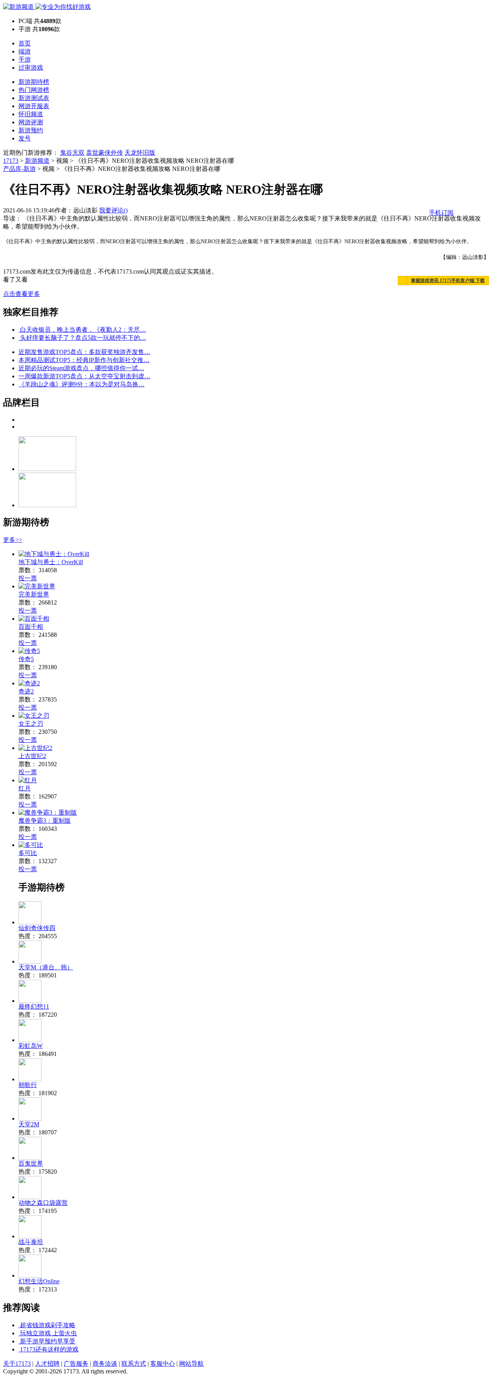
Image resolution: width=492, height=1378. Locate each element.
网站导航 (191, 1363)
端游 (24, 51)
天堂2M (28, 1124)
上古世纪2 (32, 756)
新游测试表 (33, 98)
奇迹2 (26, 691)
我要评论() (113, 210)
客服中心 (162, 1363)
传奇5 (26, 659)
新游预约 (30, 130)
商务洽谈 (105, 1363)
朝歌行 (27, 1085)
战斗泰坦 (30, 1242)
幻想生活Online (39, 1281)
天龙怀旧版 (140, 152)
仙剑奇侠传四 (36, 928)
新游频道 (37, 160)
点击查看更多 (21, 294)
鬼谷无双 (72, 152)
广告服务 (76, 1363)
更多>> (12, 539)
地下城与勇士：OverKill (50, 562)
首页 (24, 43)
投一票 (27, 578)
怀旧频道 (30, 114)
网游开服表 (33, 106)
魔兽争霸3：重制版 (44, 820)
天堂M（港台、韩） (45, 967)
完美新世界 (33, 594)
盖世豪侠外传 (104, 152)
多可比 (27, 853)
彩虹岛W (30, 1045)
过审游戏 (30, 67)
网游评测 (30, 122)
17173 (10, 160)
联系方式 (133, 1363)
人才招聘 (47, 1363)
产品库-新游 (19, 168)
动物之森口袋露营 (43, 1202)
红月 (24, 788)
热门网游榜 (33, 90)
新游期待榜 (33, 82)
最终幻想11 (33, 1006)
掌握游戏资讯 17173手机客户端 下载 (448, 280)
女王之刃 (30, 723)
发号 (24, 138)
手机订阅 (441, 212)
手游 (24, 59)
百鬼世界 (30, 1163)
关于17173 (17, 1363)
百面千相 (30, 626)
